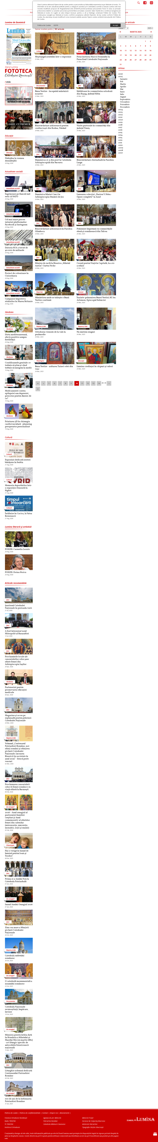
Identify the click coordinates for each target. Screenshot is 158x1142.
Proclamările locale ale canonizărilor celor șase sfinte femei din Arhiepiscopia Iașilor (17, 661)
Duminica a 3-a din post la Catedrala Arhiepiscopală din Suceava (53, 161)
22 (145, 55)
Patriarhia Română (50, 1121)
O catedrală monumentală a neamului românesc (18, 982)
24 (121, 60)
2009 (120, 148)
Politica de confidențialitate (30, 1113)
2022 (120, 115)
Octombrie (125, 102)
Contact (45, 1113)
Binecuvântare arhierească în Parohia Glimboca (53, 230)
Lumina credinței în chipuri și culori (95, 366)
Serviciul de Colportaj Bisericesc (93, 1121)
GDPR (56, 25)
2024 (120, 109)
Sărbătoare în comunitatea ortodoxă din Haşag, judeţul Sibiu (94, 92)
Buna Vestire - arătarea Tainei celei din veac (54, 367)
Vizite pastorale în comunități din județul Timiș (93, 127)
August (123, 97)
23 (150, 55)
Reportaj (39, 292)
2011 (120, 143)
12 (88, 383)
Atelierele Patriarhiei (89, 1124)
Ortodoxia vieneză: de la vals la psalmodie (50, 333)
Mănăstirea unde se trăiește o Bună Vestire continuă (52, 299)
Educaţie (9, 135)
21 (140, 55)
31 (121, 64)
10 (77, 383)
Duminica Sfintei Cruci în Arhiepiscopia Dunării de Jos (49, 195)
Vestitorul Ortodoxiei (12, 1127)
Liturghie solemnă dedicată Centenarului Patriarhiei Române (18, 1073)
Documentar (10, 1001)
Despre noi (54, 1113)
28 (140, 60)
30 (150, 60)
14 (99, 383)
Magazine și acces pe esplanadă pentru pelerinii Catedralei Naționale (18, 718)
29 (145, 60)
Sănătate (9, 312)
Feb (121, 81)
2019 (120, 122)
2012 (120, 140)
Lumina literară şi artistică (18, 526)
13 (93, 383)
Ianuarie (123, 79)
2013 (120, 137)
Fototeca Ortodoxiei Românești (16, 1118)
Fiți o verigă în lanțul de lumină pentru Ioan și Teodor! (16, 853)
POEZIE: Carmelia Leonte (17, 549)
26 (131, 60)
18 (126, 55)
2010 (120, 145)
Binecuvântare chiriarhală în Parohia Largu (95, 161)
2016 (120, 130)
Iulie (122, 94)
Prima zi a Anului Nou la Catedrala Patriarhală (17, 880)
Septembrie (125, 99)
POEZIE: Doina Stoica (15, 572)
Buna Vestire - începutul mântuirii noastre (51, 92)
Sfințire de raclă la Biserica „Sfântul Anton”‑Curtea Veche (52, 264)
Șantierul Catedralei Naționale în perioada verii (18, 606)
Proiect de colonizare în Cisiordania (17, 274)
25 (126, 60)
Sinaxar (81, 292)
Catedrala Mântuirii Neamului (54, 1124)
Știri (7, 600)
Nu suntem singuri (86, 332)
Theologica (40, 361)
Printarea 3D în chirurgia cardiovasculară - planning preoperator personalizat (18, 424)
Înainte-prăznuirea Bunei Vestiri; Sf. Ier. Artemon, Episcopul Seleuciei (96, 299)
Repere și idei (11, 738)
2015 (120, 132)
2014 (120, 135)
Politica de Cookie (44, 25)
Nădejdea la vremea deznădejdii (14, 159)
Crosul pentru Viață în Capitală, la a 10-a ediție (96, 264)
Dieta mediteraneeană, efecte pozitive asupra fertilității (16, 337)
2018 (120, 125)
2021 (120, 117)
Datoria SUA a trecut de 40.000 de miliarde (16, 249)
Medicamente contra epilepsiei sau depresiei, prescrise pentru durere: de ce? (18, 395)
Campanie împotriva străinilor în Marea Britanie (19, 300)
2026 (120, 74)
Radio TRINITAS (10, 1121)
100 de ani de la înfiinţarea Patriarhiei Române (18, 1100)
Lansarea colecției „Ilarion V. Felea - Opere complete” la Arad (94, 195)
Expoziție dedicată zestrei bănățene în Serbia (18, 461)
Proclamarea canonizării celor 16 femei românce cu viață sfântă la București (17, 787)
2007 (120, 153)
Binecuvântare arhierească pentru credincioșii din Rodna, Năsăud (51, 127)
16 (150, 50)
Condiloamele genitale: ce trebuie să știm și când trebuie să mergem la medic (18, 365)
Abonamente (64, 1113)
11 (82, 383)
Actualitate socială (14, 171)
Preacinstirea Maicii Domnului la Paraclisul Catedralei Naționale (93, 58)
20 (135, 55)
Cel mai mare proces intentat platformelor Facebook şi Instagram (16, 222)
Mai (121, 89)
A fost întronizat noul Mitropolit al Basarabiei (17, 632)
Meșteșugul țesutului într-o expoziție (53, 57)
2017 (120, 127)
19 (131, 55)
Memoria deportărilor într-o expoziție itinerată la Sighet (18, 488)
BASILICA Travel (87, 1118)
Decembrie (125, 107)
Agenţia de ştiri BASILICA (52, 1118)
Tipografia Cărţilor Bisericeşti (93, 1127)
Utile (8, 82)
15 (145, 50)
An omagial (10, 807)
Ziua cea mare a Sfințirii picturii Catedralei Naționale (17, 930)
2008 (120, 150)
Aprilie (123, 87)
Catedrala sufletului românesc (14, 957)
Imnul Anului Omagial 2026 (19, 904)
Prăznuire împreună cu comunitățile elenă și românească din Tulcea (94, 230)
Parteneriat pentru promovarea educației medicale (16, 690)
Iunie (122, 92)
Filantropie (10, 845)
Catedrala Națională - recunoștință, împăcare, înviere (16, 1009)
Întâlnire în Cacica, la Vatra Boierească (18, 514)
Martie (123, 84)
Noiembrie (125, 104)
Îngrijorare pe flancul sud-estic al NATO (18, 195)
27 (135, 60)
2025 (120, 76)
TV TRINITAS (9, 1124)
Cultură (8, 437)
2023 (120, 112)
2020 (120, 120)
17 (121, 55)
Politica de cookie (11, 1113)
